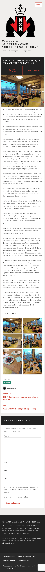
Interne (7, 382)
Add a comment (33, 70)
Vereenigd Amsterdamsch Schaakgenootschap (20, 44)
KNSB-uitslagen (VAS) (26, 557)
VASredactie (11, 388)
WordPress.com (8, 568)
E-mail (6, 470)
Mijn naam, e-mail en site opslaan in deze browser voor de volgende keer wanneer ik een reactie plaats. (22, 489)
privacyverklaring (8, 543)
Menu (38, 5)
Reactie (7, 436)
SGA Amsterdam (9, 560)
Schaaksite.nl (24, 560)
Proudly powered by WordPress (14, 566)
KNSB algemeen (9, 557)
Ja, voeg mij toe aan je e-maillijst (16, 497)
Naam (6, 462)
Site (5, 479)
